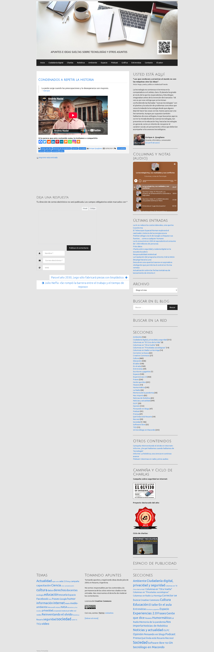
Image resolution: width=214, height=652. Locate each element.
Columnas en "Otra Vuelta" (144, 345)
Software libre (139, 424)
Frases (136, 379)
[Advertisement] (55, 177)
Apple (54, 581)
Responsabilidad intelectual (145, 254)
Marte (67, 603)
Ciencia (56, 585)
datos (50, 590)
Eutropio (47, 91)
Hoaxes (136, 385)
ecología (40, 595)
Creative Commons (141, 355)
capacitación (43, 585)
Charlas (70, 63)
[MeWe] (61, 142)
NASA (64, 607)
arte (57, 581)
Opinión (136, 406)
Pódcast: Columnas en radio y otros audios (150, 459)
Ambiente (92, 63)
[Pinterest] (57, 142)
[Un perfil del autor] (152, 143)
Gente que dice (139, 382)
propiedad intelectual (61, 611)
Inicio (42, 63)
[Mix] (66, 142)
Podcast (136, 411)
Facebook (42, 598)
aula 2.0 (63, 581)
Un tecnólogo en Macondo (144, 430)
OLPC (135, 403)
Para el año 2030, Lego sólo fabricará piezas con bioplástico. (88, 277)
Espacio (104, 63)
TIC (76, 620)
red (75, 611)
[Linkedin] (53, 142)
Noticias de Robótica (141, 398)
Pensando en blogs (141, 409)
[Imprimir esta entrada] (37, 157)
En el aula (137, 366)
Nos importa (138, 395)
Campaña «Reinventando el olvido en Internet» (153, 446)
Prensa (136, 414)
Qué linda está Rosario (142, 417)
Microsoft (51, 607)
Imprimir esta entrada (48, 157)
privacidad (47, 610)
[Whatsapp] (70, 142)
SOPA (73, 620)
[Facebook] (40, 142)
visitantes (109, 613)
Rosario (39, 619)
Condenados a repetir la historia (66, 80)
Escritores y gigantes (142, 371)
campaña (75, 581)
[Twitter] (45, 142)
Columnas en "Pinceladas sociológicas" (149, 348)
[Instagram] (74, 142)
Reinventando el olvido (57, 614)
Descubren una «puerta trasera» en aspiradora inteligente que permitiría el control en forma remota (152, 265)
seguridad (50, 619)
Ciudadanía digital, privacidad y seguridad (150, 340)
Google (63, 599)
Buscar (172, 307)
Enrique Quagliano (95, 148)
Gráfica (125, 63)
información (44, 603)
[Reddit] (49, 142)
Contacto (149, 63)
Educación (137, 361)
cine (62, 586)
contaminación (69, 586)
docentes (72, 590)
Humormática (139, 387)
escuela (63, 594)
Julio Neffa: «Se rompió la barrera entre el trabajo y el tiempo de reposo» (84, 284)
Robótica (81, 63)
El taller (136, 364)
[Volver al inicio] (91, 618)
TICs (38, 623)
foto (50, 599)
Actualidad (44, 581)
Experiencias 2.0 (140, 377)
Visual (85, 208)
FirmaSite (44, 651)
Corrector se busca (141, 353)
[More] (78, 142)
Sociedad (137, 422)
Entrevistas (136, 63)
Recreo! (136, 419)
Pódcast (114, 63)
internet (59, 603)
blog (68, 581)
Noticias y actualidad (141, 401)
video (45, 623)
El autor (159, 63)
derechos (60, 590)
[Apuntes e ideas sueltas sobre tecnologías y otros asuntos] (107, 30)
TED (135, 427)
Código (92, 208)
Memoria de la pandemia (143, 393)
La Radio (136, 390)
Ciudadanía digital (56, 63)
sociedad (64, 619)
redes (38, 615)
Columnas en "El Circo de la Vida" (147, 342)
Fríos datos (137, 246)
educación (51, 594)
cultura (41, 590)
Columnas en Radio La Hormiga (146, 350)
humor (71, 598)
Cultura (136, 358)
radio (71, 611)
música (57, 607)
